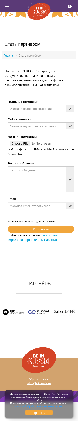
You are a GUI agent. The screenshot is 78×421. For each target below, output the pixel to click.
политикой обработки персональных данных (33, 237)
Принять (39, 412)
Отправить (41, 229)
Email (12, 199)
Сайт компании (19, 119)
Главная (9, 55)
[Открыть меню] (7, 6)
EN (70, 6)
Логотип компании (22, 136)
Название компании (23, 101)
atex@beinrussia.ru (39, 383)
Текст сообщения (21, 163)
